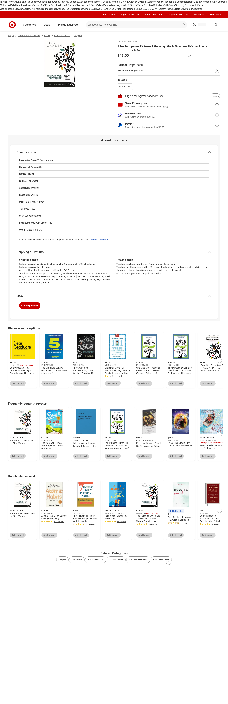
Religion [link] (62, 560)
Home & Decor (101, 1)
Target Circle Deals (86, 8)
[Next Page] (217, 70)
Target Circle (183, 8)
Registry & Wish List (178, 14)
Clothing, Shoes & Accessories (76, 1)
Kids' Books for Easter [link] (138, 560)
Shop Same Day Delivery (143, 8)
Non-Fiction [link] (77, 560)
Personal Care (210, 1)
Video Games (103, 5)
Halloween (53, 1)
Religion (78, 35)
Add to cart (125, 86)
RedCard (171, 8)
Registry (161, 8)
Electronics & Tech (86, 5)
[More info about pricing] (189, 55)
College (42, 1)
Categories (29, 24)
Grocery (159, 1)
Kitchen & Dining (118, 1)
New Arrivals (33, 8)
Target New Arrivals (10, 1)
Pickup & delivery (68, 24)
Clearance (20, 8)
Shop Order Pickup (118, 8)
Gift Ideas (158, 5)
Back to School (29, 1)
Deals (11, 8)
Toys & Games (68, 5)
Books (47, 35)
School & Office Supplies (46, 5)
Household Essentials (176, 1)
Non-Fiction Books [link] (161, 560)
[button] (130, 50)
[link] (130, 50)
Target (11, 35)
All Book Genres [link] (116, 560)
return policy (131, 273)
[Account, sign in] (200, 24)
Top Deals (70, 8)
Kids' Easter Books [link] (95, 560)
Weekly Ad (102, 8)
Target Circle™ (108, 14)
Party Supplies (145, 5)
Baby (191, 1)
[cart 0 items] (216, 24)
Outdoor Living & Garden (141, 1)
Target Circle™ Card (129, 14)
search (184, 24)
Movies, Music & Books (124, 5)
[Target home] (12, 24)
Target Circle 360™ (154, 14)
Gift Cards (169, 5)
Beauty (198, 1)
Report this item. (100, 239)
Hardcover (124, 70)
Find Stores (196, 8)
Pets (12, 5)
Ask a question (29, 305)
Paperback (137, 70)
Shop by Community (186, 5)
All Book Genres (62, 35)
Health (19, 5)
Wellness (28, 5)
